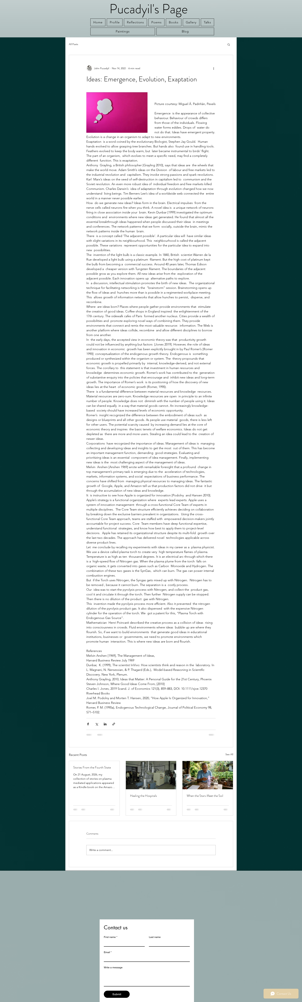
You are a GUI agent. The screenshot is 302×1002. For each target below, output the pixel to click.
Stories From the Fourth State (92, 767)
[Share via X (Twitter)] (96, 724)
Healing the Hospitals (143, 795)
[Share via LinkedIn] (105, 724)
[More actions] (213, 68)
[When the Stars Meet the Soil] (207, 775)
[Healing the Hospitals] (151, 775)
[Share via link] (113, 724)
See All (229, 754)
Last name (155, 937)
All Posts (73, 44)
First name (110, 937)
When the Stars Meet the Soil (205, 795)
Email (108, 952)
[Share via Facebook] (88, 724)
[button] (228, 44)
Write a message (113, 967)
